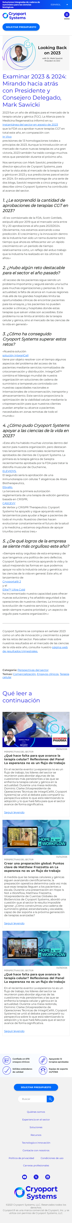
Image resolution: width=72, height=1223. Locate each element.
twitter (36, 1177)
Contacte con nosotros (36, 1150)
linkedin (47, 1177)
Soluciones (36, 1127)
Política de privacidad (21, 1158)
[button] (55, 5)
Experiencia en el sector (36, 1119)
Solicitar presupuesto (21, 27)
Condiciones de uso (52, 1158)
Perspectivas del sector (33, 670)
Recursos (36, 1135)
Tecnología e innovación (36, 1142)
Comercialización (24, 674)
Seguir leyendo (36, 764)
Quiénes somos (36, 1111)
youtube (24, 1177)
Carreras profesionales (36, 1165)
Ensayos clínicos (48, 674)
